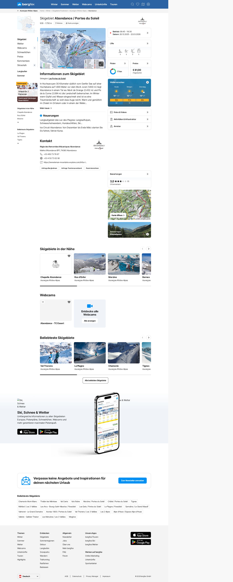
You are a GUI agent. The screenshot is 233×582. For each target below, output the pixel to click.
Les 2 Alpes (105, 511)
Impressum (106, 576)
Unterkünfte (101, 4)
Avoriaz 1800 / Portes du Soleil (58, 511)
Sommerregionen (47, 541)
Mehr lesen (45, 108)
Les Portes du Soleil (57, 78)
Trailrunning (44, 559)
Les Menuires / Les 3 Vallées (54, 517)
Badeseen (44, 567)
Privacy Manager (92, 576)
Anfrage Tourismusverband (71, 168)
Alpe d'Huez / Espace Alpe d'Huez (128, 511)
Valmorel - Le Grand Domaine (30, 511)
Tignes (19, 140)
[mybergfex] (148, 4)
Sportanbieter (91, 563)
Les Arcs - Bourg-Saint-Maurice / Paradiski (58, 506)
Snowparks (44, 552)
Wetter (75, 4)
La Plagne (20, 133)
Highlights (21, 559)
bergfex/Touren (91, 537)
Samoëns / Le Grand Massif (136, 506)
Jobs (65, 541)
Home (42, 11)
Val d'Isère (75, 501)
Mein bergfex (68, 548)
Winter (54, 4)
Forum (65, 556)
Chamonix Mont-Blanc (27, 501)
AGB (66, 576)
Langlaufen (22, 71)
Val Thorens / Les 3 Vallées (86, 511)
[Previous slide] (142, 248)
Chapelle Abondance (24, 112)
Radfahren (44, 563)
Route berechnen (92, 168)
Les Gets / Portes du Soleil (90, 506)
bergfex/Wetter (91, 544)
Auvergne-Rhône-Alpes (78, 11)
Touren (113, 4)
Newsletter (67, 537)
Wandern (43, 556)
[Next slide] (148, 248)
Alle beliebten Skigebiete (95, 380)
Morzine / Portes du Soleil (93, 501)
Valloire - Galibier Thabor (28, 517)
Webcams (87, 4)
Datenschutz (77, 576)
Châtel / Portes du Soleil (117, 501)
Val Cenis (64, 501)
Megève (72, 517)
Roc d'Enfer (21, 115)
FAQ (64, 552)
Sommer (65, 4)
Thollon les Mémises (48, 501)
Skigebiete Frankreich (60, 11)
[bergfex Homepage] (26, 4)
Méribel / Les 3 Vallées (27, 506)
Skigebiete (44, 537)
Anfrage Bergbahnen (49, 168)
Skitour (43, 544)
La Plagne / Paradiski (113, 506)
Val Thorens (21, 136)
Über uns (66, 544)
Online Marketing (92, 556)
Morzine (20, 119)
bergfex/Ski (90, 541)
